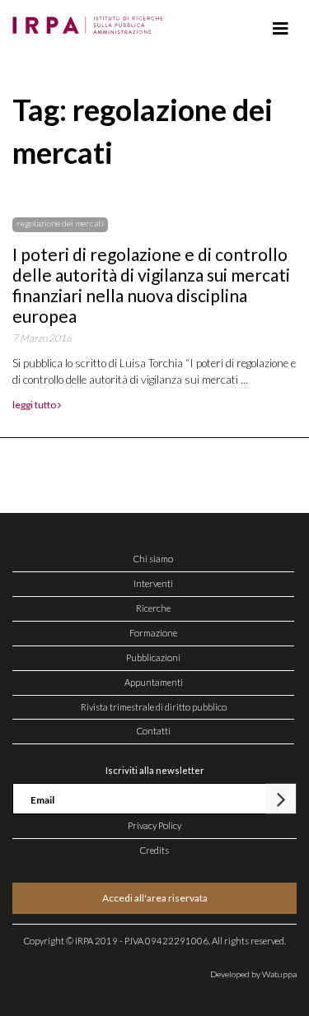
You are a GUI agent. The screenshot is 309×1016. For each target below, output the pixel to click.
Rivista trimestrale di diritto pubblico (154, 706)
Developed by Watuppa (253, 974)
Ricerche (153, 608)
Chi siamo (153, 558)
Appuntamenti (153, 682)
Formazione (153, 632)
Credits (154, 850)
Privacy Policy (154, 825)
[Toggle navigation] (281, 28)
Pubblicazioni (153, 657)
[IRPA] (91, 20)
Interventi (153, 583)
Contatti (154, 730)
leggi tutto (35, 404)
